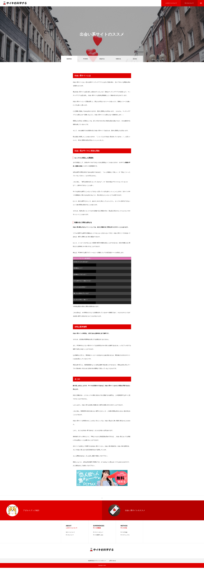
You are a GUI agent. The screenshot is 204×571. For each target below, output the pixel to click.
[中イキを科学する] (15, 3)
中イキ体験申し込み (98, 534)
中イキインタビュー (98, 532)
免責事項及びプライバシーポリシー (97, 560)
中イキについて (70, 534)
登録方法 (102, 59)
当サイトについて (70, 532)
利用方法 (118, 59)
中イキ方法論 (124, 532)
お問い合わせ (112, 560)
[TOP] (102, 498)
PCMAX (85, 59)
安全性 (135, 59)
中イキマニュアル (125, 534)
